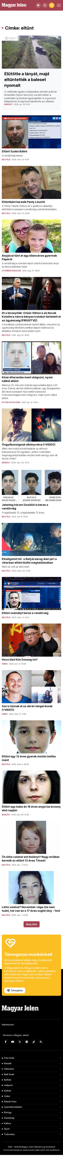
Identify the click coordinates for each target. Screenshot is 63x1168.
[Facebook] (5, 1041)
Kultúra (7, 1123)
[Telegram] (26, 1041)
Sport (6, 1128)
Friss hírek (9, 1058)
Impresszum (8, 1024)
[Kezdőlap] (14, 5)
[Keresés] (45, 5)
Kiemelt (7, 1063)
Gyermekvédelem (13, 1107)
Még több (31, 924)
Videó (7, 1096)
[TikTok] (33, 1041)
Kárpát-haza (10, 1101)
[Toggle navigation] (58, 5)
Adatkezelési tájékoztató (34, 1150)
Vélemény (9, 1069)
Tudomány (9, 1134)
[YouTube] (12, 1041)
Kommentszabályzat (13, 1150)
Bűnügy (8, 1112)
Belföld (7, 1079)
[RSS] (40, 1041)
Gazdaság (9, 1118)
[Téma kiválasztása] (38, 5)
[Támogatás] (51, 5)
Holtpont (8, 1085)
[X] (19, 1041)
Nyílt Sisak (9, 1074)
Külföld (7, 1090)
